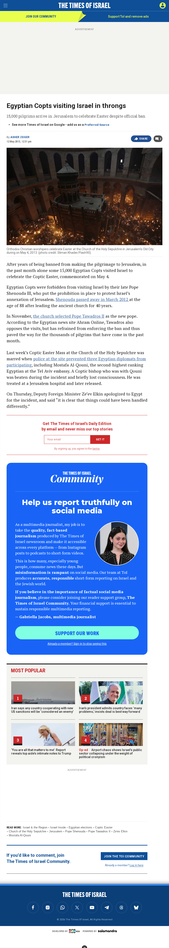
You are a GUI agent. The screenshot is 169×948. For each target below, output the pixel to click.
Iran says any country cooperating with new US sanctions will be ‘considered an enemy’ (42, 709)
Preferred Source (96, 124)
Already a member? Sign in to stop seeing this (77, 643)
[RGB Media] (75, 931)
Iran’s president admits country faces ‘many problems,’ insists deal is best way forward (110, 709)
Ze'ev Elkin (120, 831)
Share (143, 138)
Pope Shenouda (75, 831)
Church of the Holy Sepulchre (27, 831)
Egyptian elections (80, 827)
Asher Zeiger (19, 137)
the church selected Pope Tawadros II (68, 316)
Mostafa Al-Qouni (20, 835)
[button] (163, 5)
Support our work (77, 633)
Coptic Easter (103, 827)
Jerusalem (55, 831)
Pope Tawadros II (99, 831)
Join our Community (41, 16)
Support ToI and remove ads (128, 16)
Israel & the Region (35, 827)
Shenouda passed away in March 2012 (92, 299)
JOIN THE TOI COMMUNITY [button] (124, 856)
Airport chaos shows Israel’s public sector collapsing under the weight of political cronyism (110, 753)
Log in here (136, 865)
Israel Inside (58, 827)
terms (96, 448)
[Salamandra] (107, 931)
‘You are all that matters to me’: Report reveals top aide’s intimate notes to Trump (41, 751)
